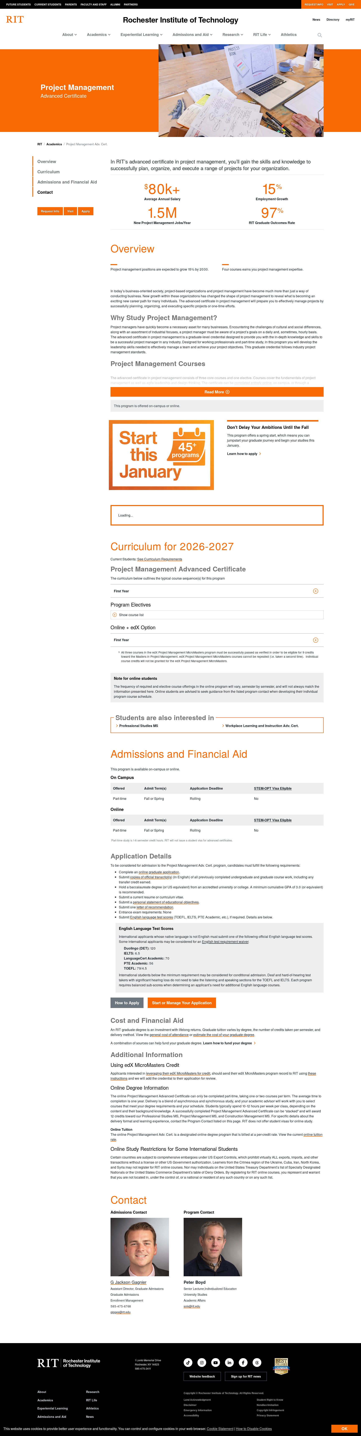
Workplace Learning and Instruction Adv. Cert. (262, 725)
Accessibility (191, 1415)
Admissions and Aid (51, 1416)
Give (352, 4)
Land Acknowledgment (197, 1400)
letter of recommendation (155, 907)
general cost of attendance (169, 1034)
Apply (341, 4)
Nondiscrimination (267, 1405)
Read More (262, 392)
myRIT (350, 19)
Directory (333, 19)
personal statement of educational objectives (166, 902)
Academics (54, 144)
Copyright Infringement (270, 1410)
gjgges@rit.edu (121, 1312)
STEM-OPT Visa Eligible (273, 788)
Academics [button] (97, 34)
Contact (45, 192)
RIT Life (91, 1400)
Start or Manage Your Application (182, 1002)
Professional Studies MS (138, 725)
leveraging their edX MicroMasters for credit (178, 1073)
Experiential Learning (52, 1408)
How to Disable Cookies (254, 1428)
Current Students (47, 4)
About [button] (67, 34)
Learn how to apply (242, 453)
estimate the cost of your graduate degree (223, 1034)
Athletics (289, 34)
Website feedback (202, 1376)
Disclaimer (190, 1405)
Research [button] (230, 34)
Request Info (314, 4)
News (316, 19)
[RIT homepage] (15, 19)
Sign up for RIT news (246, 1376)
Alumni (115, 4)
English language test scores (151, 917)
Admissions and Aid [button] (191, 34)
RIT (39, 144)
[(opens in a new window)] (188, 1362)
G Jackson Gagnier (128, 1282)
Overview (46, 161)
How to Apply (127, 1002)
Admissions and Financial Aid (67, 182)
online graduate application (159, 872)
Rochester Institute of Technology (180, 19)
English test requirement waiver (225, 941)
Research (92, 1392)
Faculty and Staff (94, 4)
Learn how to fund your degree (227, 1043)
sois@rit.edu (192, 1306)
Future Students (18, 4)
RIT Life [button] (260, 34)
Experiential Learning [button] (140, 34)
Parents (71, 4)
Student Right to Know (270, 1400)
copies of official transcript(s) (151, 877)
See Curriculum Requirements (159, 559)
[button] (320, 35)
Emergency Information (198, 1410)
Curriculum (48, 171)
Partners (131, 4)
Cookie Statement (220, 1428)
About (41, 1392)
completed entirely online (253, 382)
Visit (330, 4)
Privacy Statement (268, 1415)
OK (344, 1428)
